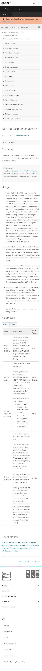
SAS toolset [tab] (9, 86)
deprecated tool (16, 171)
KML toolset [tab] (9, 76)
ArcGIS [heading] (4, 585)
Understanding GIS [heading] (9, 596)
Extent (22, 545)
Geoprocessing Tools (16, 32)
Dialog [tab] (5, 324)
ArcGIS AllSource (9, 9)
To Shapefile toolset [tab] (12, 119)
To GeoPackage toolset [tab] (14, 109)
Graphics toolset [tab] (11, 67)
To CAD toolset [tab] (11, 90)
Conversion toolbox (10, 35)
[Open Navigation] (39, 3)
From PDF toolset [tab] (11, 48)
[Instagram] (33, 576)
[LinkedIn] (37, 572)
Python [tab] (13, 324)
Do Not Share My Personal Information (17, 662)
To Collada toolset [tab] (12, 95)
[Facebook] (28, 572)
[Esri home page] (6, 3)
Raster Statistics (23, 548)
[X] (33, 572)
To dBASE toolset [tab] (11, 100)
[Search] (34, 3)
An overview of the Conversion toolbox (16, 39)
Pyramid (13, 548)
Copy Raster (32, 171)
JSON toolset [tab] (10, 72)
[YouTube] (37, 576)
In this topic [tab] (9, 142)
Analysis (5, 14)
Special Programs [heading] (8, 607)
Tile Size (15, 551)
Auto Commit (7, 543)
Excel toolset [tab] (10, 43)
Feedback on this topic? (31, 562)
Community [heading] (6, 591)
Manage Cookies (10, 656)
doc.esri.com (8, 22)
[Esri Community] (28, 576)
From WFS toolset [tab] (11, 58)
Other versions (21, 135)
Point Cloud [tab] (9, 81)
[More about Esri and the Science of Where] (6, 576)
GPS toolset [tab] (9, 62)
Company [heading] (5, 601)
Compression (14, 545)
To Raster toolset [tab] (11, 114)
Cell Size (16, 543)
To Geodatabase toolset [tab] (14, 105)
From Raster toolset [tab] (12, 53)
